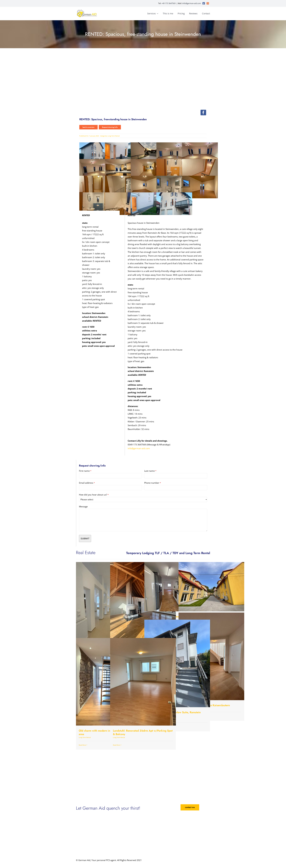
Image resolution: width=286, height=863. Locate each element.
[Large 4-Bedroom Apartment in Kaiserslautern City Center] (109, 606)
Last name (150, 470)
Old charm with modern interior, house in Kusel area (107, 732)
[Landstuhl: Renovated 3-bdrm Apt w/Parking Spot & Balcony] (143, 682)
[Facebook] (203, 112)
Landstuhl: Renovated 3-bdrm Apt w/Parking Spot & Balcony (143, 732)
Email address (87, 482)
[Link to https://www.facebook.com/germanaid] (204, 3)
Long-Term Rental (114, 136)
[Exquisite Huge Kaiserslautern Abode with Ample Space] (177, 586)
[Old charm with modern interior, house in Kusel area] (109, 682)
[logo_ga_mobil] (87, 10)
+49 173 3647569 (169, 3)
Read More (82, 745)
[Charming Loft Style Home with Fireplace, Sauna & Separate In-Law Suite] (143, 606)
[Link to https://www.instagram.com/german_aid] (208, 3)
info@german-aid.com (191, 3)
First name (85, 470)
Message (83, 506)
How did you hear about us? (94, 494)
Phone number (152, 482)
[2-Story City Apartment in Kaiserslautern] (211, 656)
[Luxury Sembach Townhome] (211, 586)
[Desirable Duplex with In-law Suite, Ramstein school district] (177, 663)
